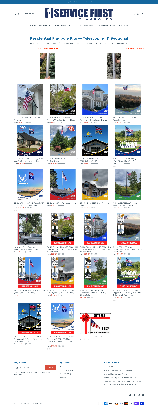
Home (33, 25)
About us (123, 25)
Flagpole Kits (45, 25)
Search (63, 367)
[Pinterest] (143, 395)
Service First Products (34, 403)
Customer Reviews (86, 25)
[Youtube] (134, 395)
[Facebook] (130, 395)
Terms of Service (66, 370)
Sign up (50, 367)
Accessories (60, 25)
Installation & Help (107, 25)
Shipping (63, 377)
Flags (71, 25)
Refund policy (65, 374)
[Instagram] (139, 395)
